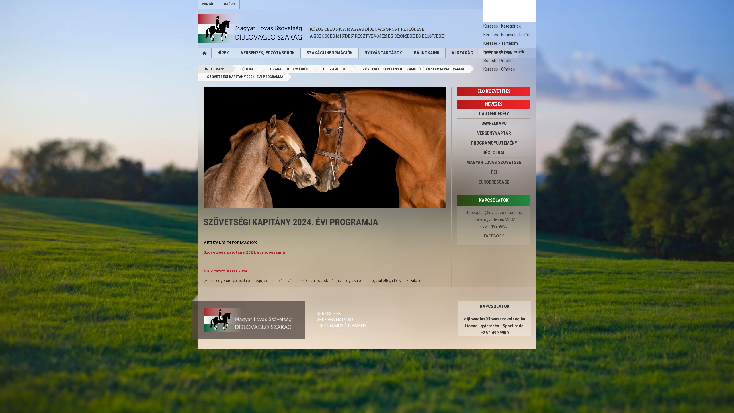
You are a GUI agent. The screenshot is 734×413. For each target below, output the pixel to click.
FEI (494, 172)
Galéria (228, 4)
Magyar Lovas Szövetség (494, 162)
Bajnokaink (427, 53)
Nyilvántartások (383, 53)
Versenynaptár (334, 319)
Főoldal (247, 69)
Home (205, 53)
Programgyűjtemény (494, 143)
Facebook (494, 236)
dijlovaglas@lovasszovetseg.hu (494, 212)
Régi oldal (494, 152)
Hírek (223, 53)
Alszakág (462, 53)
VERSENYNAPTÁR (494, 133)
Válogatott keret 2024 (225, 271)
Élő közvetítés (494, 91)
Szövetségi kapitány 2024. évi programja (291, 222)
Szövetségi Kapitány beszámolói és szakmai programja (412, 69)
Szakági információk (330, 53)
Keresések (328, 313)
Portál (208, 4)
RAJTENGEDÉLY (494, 113)
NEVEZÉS (494, 104)
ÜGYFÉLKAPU (494, 123)
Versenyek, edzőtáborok (268, 53)
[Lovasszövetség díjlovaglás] (254, 28)
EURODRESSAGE (494, 182)
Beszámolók (334, 69)
